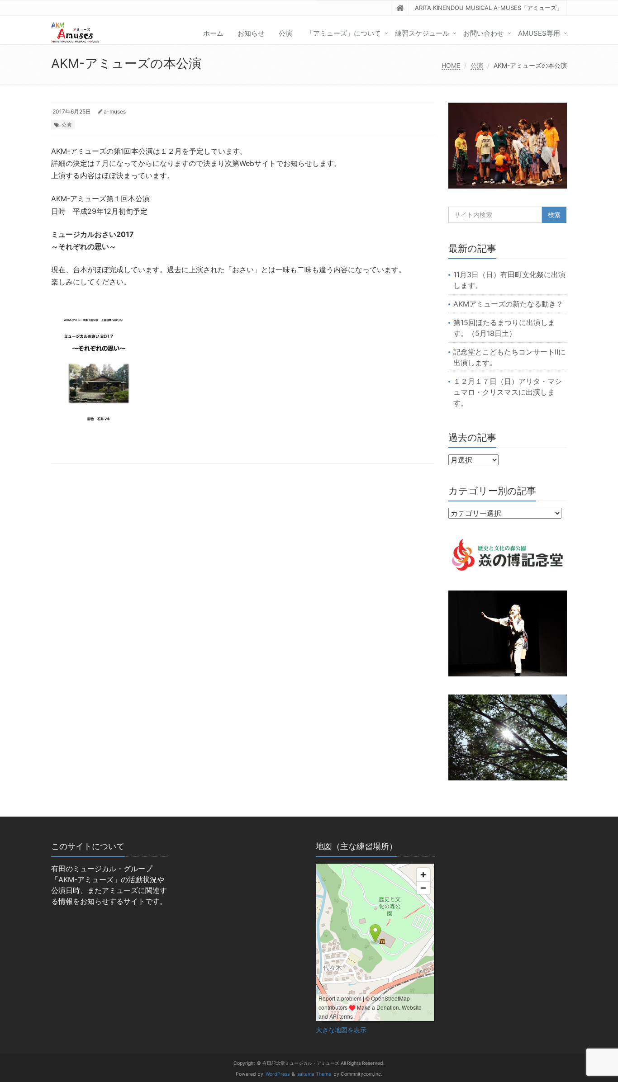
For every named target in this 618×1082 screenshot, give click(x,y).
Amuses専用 (539, 33)
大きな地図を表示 (341, 1030)
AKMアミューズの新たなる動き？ (508, 303)
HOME (451, 65)
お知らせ (251, 33)
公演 (285, 33)
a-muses (115, 111)
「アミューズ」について (343, 33)
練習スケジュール (422, 33)
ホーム (213, 33)
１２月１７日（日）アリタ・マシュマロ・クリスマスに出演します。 (507, 392)
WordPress (278, 1074)
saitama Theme (314, 1074)
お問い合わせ (483, 33)
